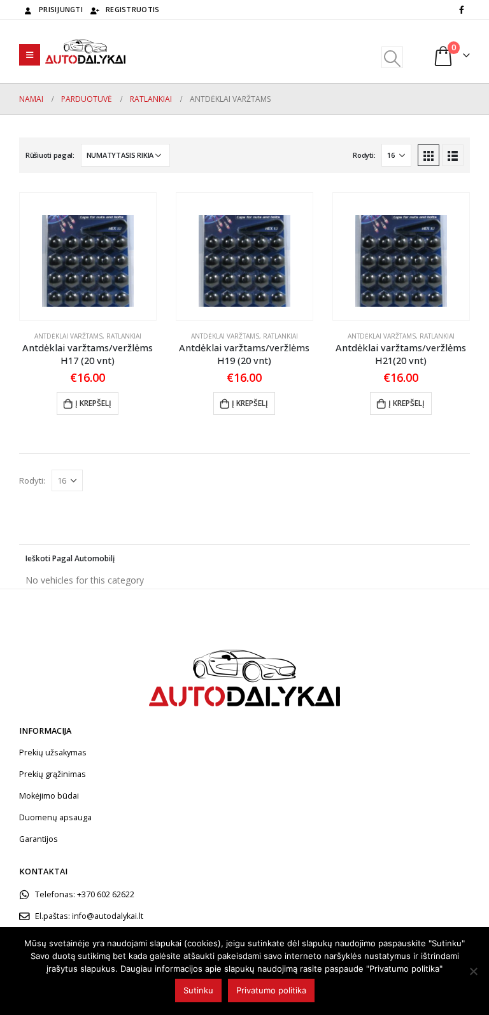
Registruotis (132, 9)
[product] (88, 256)
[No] (473, 971)
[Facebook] (461, 9)
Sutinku (198, 990)
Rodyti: (364, 155)
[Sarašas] (453, 155)
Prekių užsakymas (53, 752)
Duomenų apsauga (55, 817)
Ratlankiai (123, 336)
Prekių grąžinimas (52, 774)
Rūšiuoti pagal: (49, 155)
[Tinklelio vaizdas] (428, 155)
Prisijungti (61, 9)
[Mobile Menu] (29, 55)
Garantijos (38, 839)
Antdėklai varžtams (68, 336)
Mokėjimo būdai (49, 795)
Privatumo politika (271, 990)
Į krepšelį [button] (93, 403)
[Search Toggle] (391, 57)
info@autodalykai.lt (107, 916)
